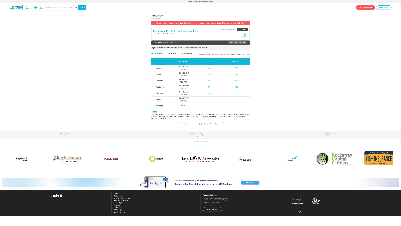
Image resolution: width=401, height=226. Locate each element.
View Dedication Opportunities (332, 136)
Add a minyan (118, 196)
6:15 (183, 67)
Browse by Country (120, 203)
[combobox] (62, 7)
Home (116, 194)
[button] (250, 182)
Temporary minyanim (121, 200)
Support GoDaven (212, 209)
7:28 (236, 68)
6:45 (187, 67)
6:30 (181, 106)
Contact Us (117, 207)
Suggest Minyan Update (212, 124)
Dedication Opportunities (238, 42)
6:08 (209, 68)
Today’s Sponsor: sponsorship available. (201, 1)
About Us (117, 205)
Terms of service (119, 212)
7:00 (181, 70)
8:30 (185, 106)
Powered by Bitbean (298, 212)
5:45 (179, 67)
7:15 (185, 70)
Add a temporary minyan (122, 198)
